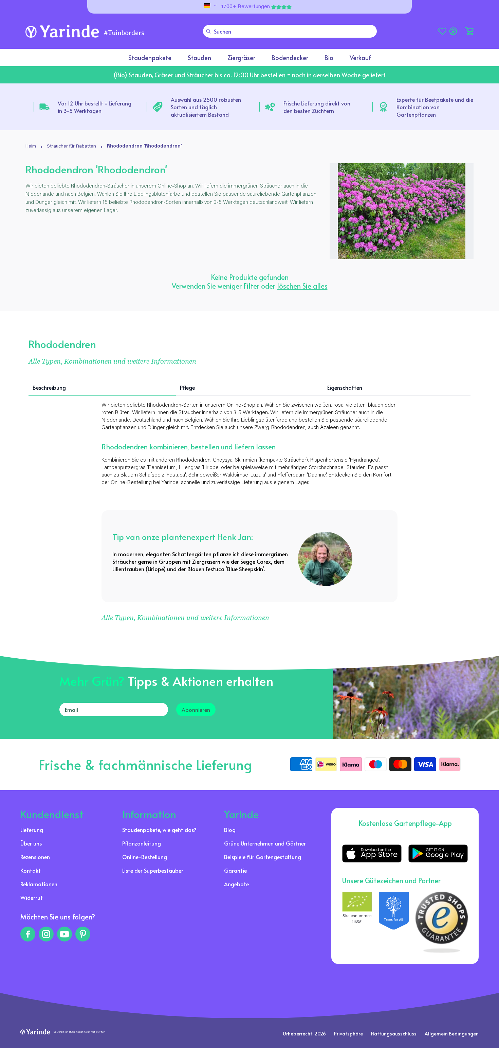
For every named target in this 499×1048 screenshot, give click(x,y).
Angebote (236, 884)
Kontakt (30, 870)
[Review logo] (394, 922)
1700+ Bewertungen (245, 6)
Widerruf (31, 897)
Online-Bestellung (144, 856)
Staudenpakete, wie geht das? (159, 829)
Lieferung (31, 829)
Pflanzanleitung (141, 843)
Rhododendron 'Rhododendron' (144, 146)
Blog (230, 829)
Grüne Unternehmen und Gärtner (265, 843)
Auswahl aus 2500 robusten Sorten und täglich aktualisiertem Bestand (206, 107)
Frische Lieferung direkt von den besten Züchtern (316, 106)
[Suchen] (208, 31)
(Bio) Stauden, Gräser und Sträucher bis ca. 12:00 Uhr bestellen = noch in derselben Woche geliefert (249, 75)
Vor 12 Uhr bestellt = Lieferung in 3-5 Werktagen (94, 106)
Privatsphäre (348, 1033)
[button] (469, 31)
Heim (30, 146)
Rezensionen (35, 856)
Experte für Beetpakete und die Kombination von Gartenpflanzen (434, 107)
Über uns (31, 843)
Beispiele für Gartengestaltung (262, 856)
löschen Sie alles (302, 286)
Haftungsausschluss (394, 1033)
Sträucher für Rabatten (71, 146)
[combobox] (290, 31)
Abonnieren (196, 709)
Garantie (235, 870)
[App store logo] (372, 853)
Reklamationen (38, 884)
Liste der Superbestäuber (152, 870)
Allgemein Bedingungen (452, 1033)
